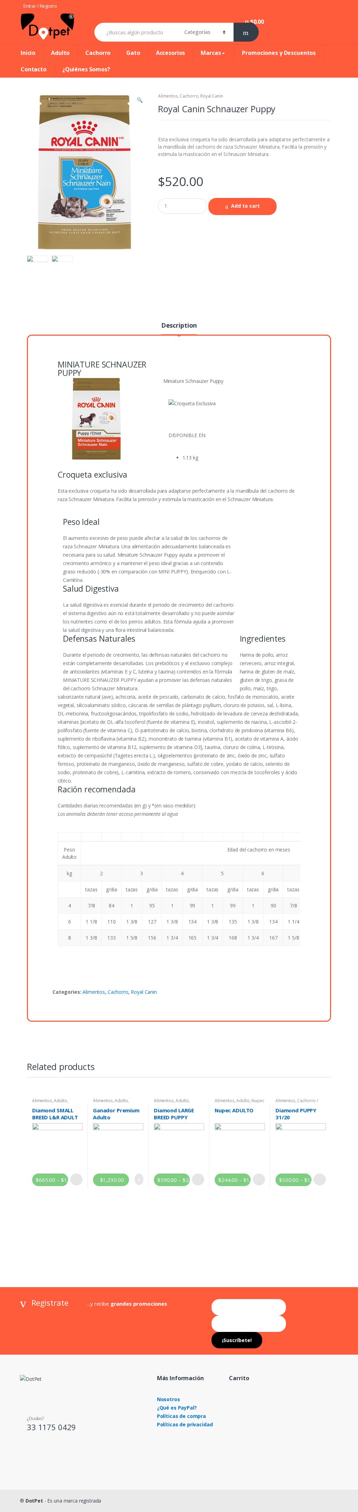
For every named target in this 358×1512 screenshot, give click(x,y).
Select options (76, 1179)
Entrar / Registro (40, 6)
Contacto (33, 69)
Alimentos (168, 96)
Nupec (257, 1101)
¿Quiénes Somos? (86, 69)
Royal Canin (211, 96)
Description (179, 325)
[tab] (179, 328)
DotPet (34, 1500)
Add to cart (245, 205)
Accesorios (170, 53)
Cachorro (97, 53)
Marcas (211, 53)
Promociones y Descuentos (279, 53)
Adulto (60, 53)
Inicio (28, 53)
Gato (133, 53)
